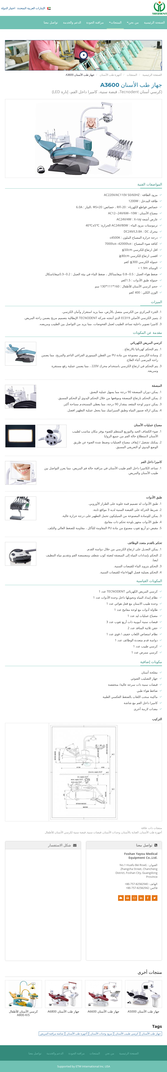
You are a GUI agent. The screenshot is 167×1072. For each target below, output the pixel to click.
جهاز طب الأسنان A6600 (103, 1011)
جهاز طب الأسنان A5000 (143, 1011)
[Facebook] (148, 898)
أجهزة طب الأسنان (111, 75)
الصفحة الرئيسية (154, 22)
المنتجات (132, 75)
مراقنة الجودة (95, 22)
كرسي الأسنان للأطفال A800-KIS (23, 1013)
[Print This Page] (127, 898)
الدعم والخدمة (72, 22)
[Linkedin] (141, 898)
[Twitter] (154, 898)
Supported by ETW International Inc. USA (83, 1066)
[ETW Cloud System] (121, 898)
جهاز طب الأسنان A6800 (63, 1011)
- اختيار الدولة (23, 8)
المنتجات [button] (116, 22)
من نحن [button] (134, 22)
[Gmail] (134, 898)
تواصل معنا (51, 22)
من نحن (109, 1053)
